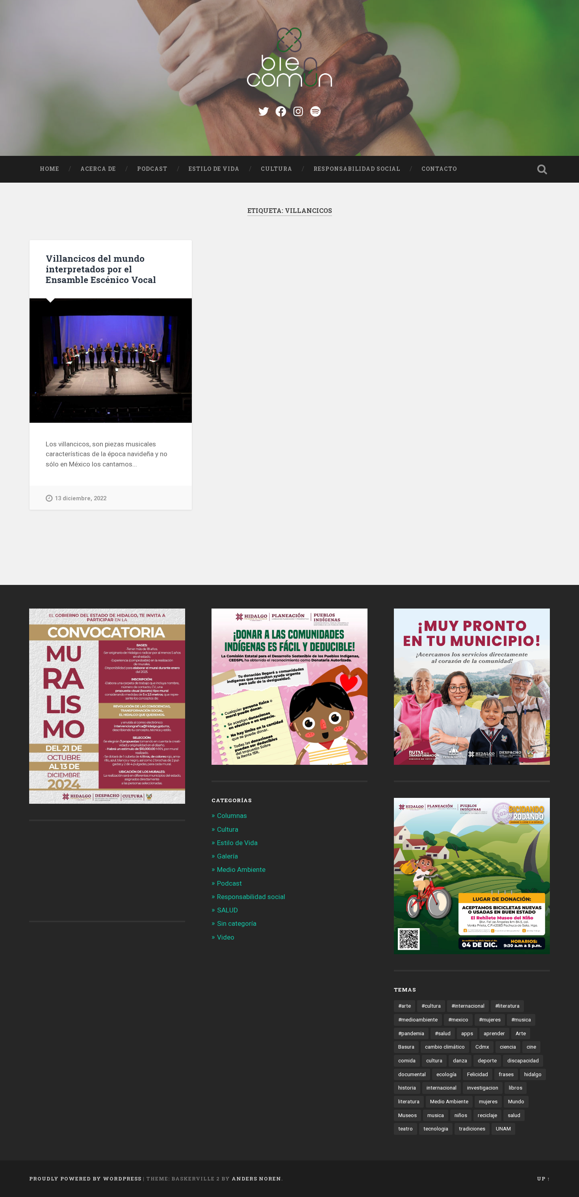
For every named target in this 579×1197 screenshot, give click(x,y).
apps (467, 1033)
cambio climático (445, 1046)
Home (49, 168)
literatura (408, 1101)
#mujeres (490, 1019)
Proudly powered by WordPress (85, 1178)
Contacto (439, 168)
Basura (406, 1046)
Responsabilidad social (357, 168)
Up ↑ (543, 1178)
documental (412, 1074)
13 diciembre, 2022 (80, 498)
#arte (404, 1006)
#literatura (507, 1006)
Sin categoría (236, 923)
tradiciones (472, 1128)
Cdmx (482, 1046)
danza (460, 1060)
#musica (521, 1019)
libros (515, 1087)
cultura (434, 1060)
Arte (521, 1033)
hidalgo (533, 1074)
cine (531, 1046)
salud (514, 1115)
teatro (405, 1128)
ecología (446, 1074)
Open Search (542, 169)
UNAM (503, 1128)
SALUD (227, 910)
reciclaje (487, 1115)
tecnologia (435, 1128)
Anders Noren (256, 1178)
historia (407, 1087)
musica (435, 1115)
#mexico (458, 1019)
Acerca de (98, 168)
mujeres (488, 1101)
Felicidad (477, 1074)
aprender (494, 1033)
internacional (442, 1087)
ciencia (508, 1046)
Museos (407, 1115)
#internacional (467, 1006)
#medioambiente (418, 1019)
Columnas (232, 816)
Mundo (516, 1101)
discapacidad (523, 1060)
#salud (443, 1033)
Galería (227, 856)
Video (225, 937)
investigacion (482, 1087)
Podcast (152, 168)
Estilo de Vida (214, 168)
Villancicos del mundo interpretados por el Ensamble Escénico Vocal (101, 268)
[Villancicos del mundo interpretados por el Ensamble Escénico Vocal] (111, 360)
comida (407, 1060)
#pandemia (411, 1033)
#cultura (431, 1006)
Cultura (276, 168)
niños (461, 1115)
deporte (487, 1060)
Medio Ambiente (241, 869)
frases (506, 1074)
